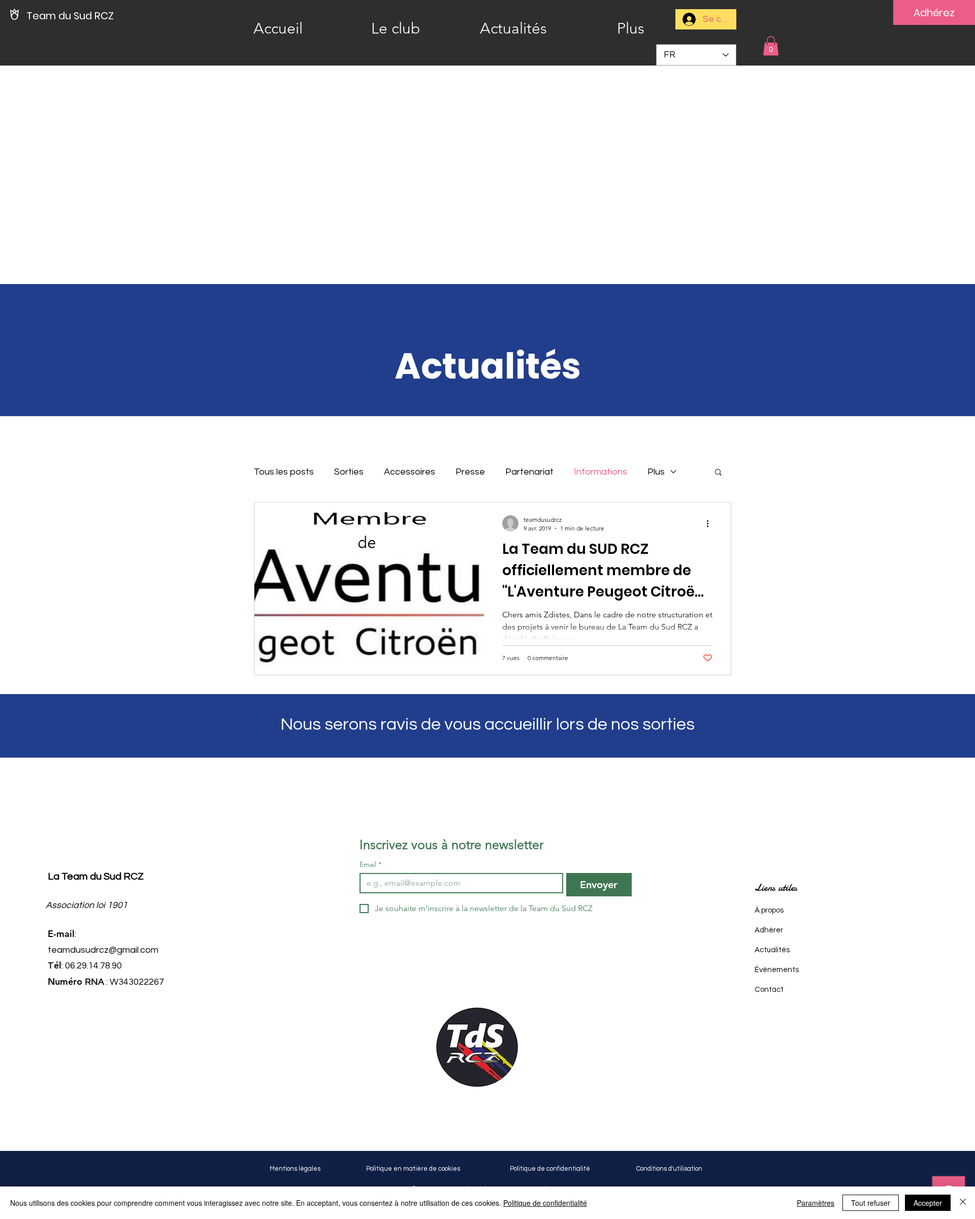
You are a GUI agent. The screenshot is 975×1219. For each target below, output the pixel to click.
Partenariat (529, 472)
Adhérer (769, 930)
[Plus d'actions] (711, 523)
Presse (470, 472)
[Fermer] (963, 1203)
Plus (656, 472)
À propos (769, 910)
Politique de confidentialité (545, 1203)
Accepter (928, 1203)
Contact (769, 989)
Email (370, 864)
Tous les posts (284, 472)
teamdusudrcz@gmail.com (103, 950)
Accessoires (409, 472)
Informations (600, 472)
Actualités (772, 950)
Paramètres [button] (815, 1203)
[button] (771, 45)
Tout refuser (870, 1203)
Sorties (349, 472)
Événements (777, 970)
